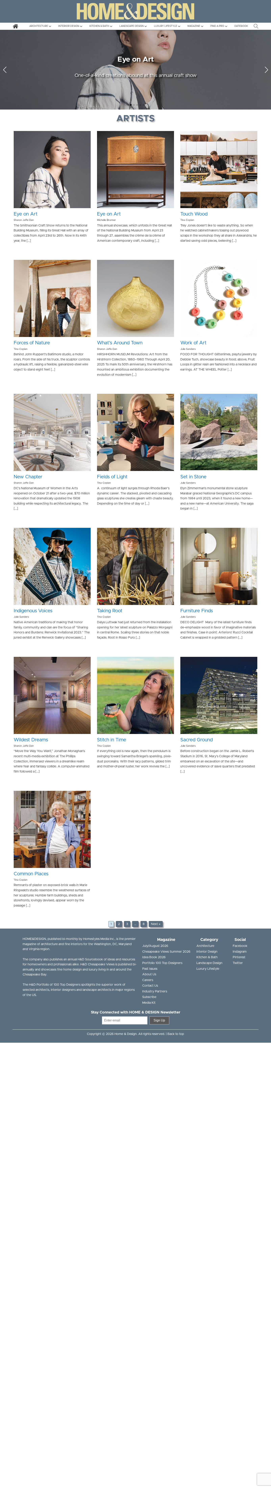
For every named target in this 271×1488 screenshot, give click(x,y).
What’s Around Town (119, 343)
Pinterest (239, 957)
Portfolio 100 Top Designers (162, 963)
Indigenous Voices (33, 611)
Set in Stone (193, 477)
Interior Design (206, 951)
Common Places (31, 874)
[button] (127, 105)
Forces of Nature (32, 343)
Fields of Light (112, 477)
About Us (149, 974)
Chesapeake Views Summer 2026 (166, 951)
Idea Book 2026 (154, 957)
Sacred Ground (196, 740)
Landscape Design (209, 963)
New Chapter (28, 477)
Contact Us (150, 985)
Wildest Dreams (31, 740)
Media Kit (149, 1002)
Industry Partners (154, 991)
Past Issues (149, 968)
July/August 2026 (155, 945)
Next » (155, 924)
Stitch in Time (111, 740)
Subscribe (149, 997)
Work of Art (193, 343)
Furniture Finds (196, 611)
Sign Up (159, 1020)
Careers (147, 980)
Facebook (240, 945)
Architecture (205, 945)
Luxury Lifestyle (207, 968)
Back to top (175, 1034)
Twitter (238, 963)
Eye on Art (25, 214)
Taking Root (109, 611)
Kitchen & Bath (207, 957)
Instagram (240, 951)
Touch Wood (194, 214)
